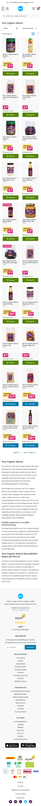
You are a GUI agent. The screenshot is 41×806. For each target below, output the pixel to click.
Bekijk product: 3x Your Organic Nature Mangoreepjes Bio (30, 346)
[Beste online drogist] (12, 771)
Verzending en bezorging (20, 691)
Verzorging (20, 658)
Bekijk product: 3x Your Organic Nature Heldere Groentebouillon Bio (10, 57)
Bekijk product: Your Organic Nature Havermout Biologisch (10, 98)
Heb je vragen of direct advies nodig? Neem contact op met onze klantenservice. (20, 602)
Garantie (20, 709)
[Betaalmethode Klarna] (27, 771)
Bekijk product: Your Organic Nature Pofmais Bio (30, 98)
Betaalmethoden (20, 694)
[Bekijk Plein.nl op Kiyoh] (30, 758)
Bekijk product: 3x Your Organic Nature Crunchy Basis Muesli (10, 428)
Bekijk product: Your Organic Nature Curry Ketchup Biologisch (30, 180)
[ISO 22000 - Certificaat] (5, 771)
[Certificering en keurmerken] (29, 764)
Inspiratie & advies (21, 739)
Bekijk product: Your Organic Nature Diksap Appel (10, 222)
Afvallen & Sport (20, 681)
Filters (6, 28)
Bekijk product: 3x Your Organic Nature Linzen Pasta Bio (30, 387)
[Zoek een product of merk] (4, 16)
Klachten (20, 706)
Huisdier (20, 678)
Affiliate (20, 727)
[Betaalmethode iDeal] (20, 777)
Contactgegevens (20, 721)
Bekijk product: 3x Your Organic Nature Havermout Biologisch (30, 263)
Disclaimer (21, 798)
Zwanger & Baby (20, 669)
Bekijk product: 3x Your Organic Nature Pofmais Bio (10, 346)
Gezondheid (20, 664)
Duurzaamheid (20, 711)
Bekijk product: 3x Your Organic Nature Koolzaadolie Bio (30, 428)
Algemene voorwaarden (20, 790)
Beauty (20, 661)
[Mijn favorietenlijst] (33, 8)
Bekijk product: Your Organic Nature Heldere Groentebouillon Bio (10, 139)
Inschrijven (30, 647)
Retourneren (20, 703)
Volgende (31, 452)
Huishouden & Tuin (20, 675)
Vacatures (20, 730)
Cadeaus (20, 672)
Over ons (20, 733)
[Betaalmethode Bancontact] (25, 777)
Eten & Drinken (20, 666)
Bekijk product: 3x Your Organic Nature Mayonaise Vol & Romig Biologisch (30, 304)
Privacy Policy (20, 794)
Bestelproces (21, 700)
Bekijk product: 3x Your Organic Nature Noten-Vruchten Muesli (10, 387)
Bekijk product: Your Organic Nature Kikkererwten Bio (30, 222)
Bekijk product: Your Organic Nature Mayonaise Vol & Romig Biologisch (10, 180)
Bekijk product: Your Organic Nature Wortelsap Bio (30, 57)
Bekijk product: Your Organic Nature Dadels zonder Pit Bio (30, 139)
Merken (20, 736)
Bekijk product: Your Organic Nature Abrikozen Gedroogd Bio (10, 263)
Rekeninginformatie (20, 697)
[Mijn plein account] (7, 8)
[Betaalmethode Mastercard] (15, 777)
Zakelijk (21, 724)
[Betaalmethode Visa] (35, 771)
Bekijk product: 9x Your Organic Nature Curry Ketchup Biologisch (10, 304)
